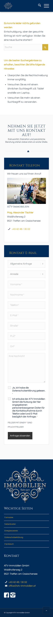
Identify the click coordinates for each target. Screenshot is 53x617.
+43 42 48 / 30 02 (21, 229)
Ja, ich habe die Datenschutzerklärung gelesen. (28, 391)
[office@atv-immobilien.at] (6, 586)
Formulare (8, 517)
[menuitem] (38, 6)
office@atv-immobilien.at (22, 586)
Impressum (9, 544)
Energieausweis (11, 531)
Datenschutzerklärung (13, 537)
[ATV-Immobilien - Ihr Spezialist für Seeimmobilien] (22, 6)
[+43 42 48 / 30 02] (6, 582)
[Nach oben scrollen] (46, 610)
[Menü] (45, 6)
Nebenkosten (10, 524)
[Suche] (38, 6)
